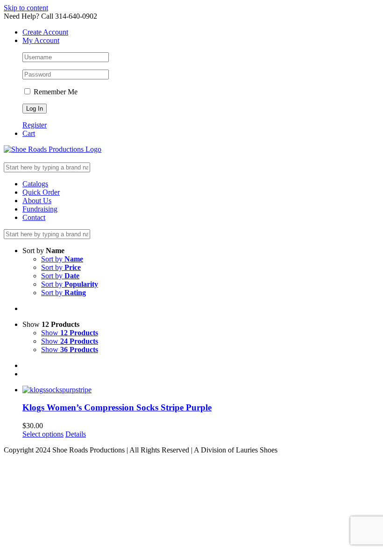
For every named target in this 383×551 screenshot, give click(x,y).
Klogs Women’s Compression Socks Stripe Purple (117, 407)
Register (34, 125)
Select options (43, 434)
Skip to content (26, 8)
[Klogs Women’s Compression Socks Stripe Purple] (200, 390)
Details (75, 434)
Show (69, 333)
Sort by (62, 259)
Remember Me (55, 92)
